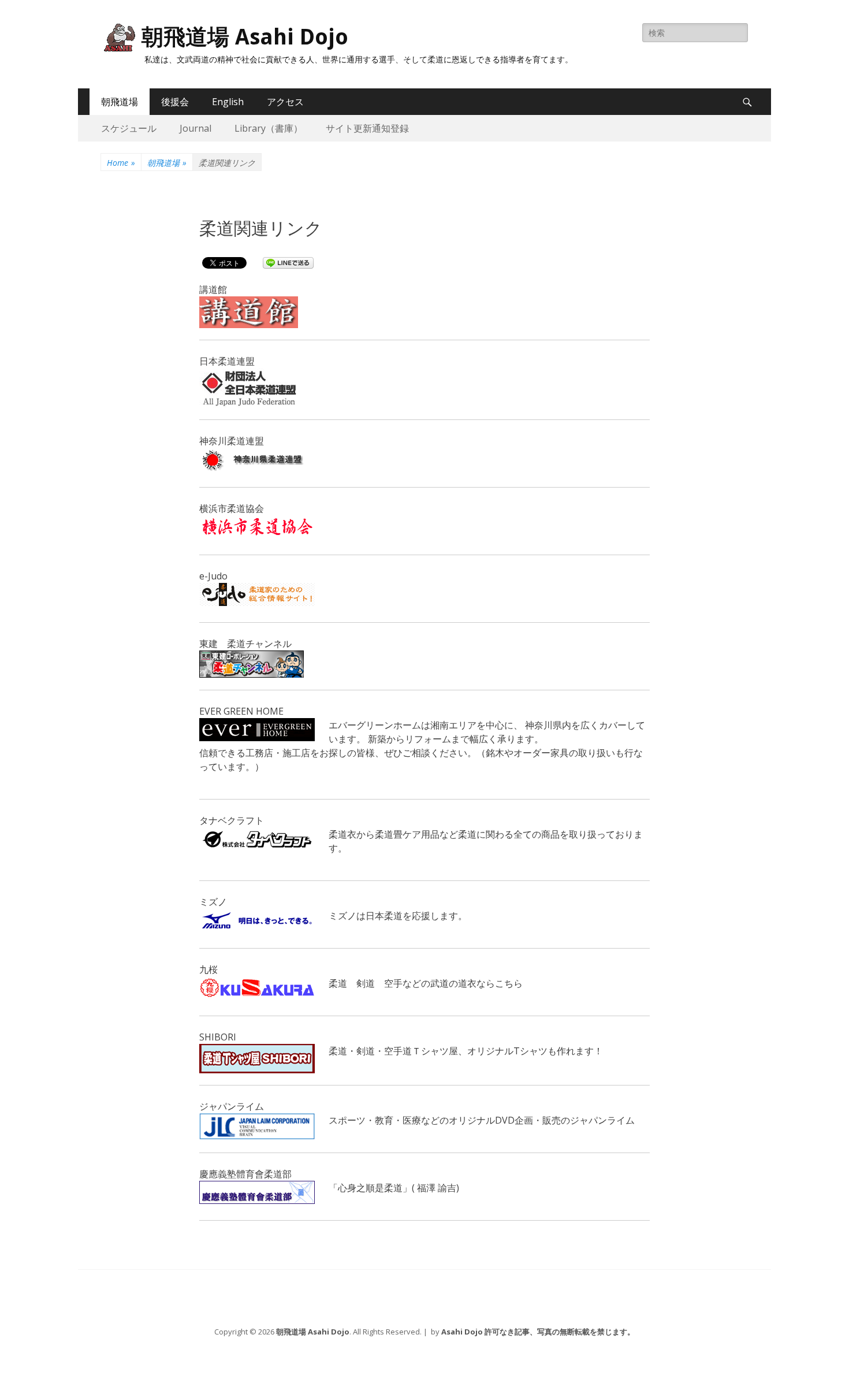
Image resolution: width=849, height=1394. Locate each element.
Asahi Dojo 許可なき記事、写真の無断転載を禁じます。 (538, 1331)
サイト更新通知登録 (367, 128)
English (228, 101)
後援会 (175, 101)
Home (121, 162)
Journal (195, 128)
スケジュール (129, 128)
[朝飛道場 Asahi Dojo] (118, 37)
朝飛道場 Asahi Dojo (245, 37)
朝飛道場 (119, 101)
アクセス (285, 101)
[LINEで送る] (288, 262)
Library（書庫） (268, 128)
